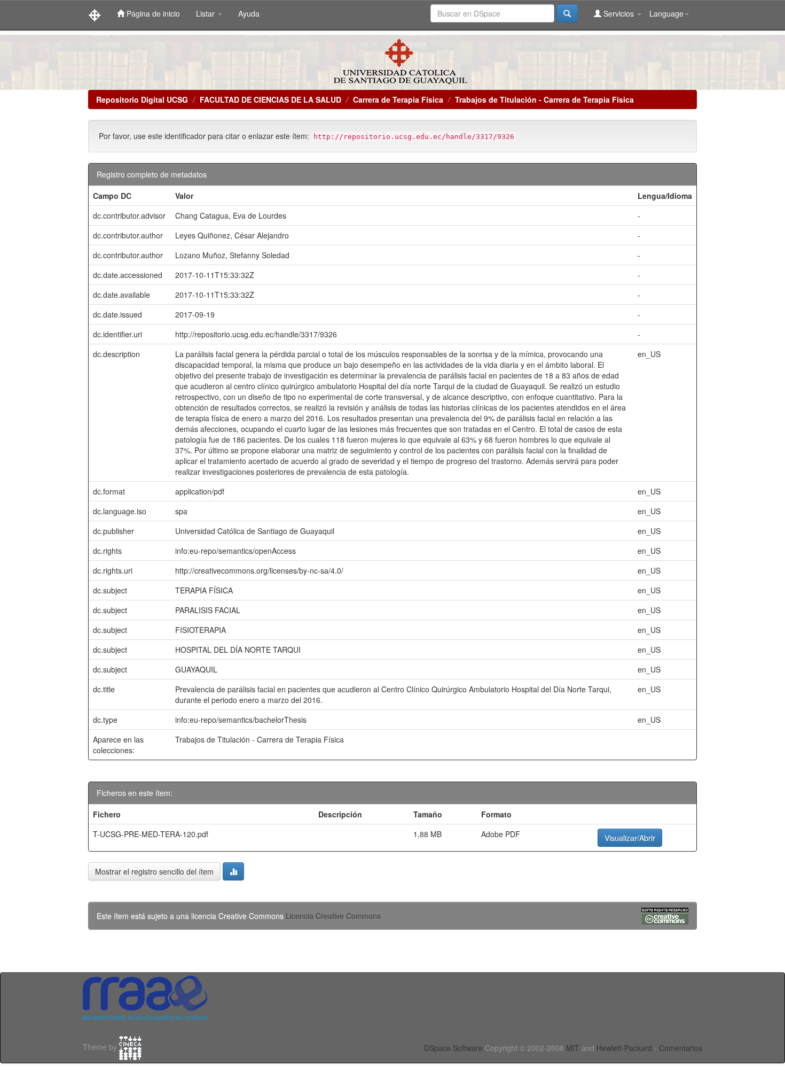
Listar (206, 13)
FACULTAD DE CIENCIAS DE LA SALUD (270, 99)
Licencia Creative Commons (333, 915)
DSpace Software (453, 1047)
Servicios (618, 13)
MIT (572, 1047)
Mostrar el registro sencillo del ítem (154, 871)
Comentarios (680, 1047)
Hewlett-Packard (624, 1047)
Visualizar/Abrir (630, 837)
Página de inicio (152, 13)
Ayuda (249, 13)
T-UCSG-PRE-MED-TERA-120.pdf (150, 834)
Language (666, 13)
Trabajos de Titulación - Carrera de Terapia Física (544, 99)
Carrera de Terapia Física (398, 99)
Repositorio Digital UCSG (142, 99)
